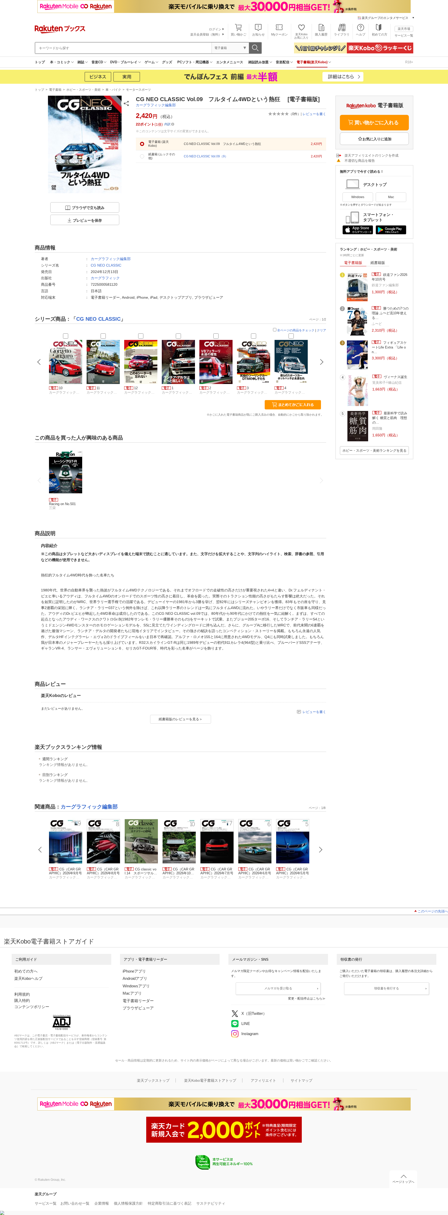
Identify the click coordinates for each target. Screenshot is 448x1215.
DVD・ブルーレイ (123, 62)
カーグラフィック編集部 (156, 105)
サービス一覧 (404, 35)
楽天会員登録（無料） (205, 34)
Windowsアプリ (136, 986)
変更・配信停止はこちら (305, 998)
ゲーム (150, 62)
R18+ (409, 62)
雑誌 (81, 62)
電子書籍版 (353, 263)
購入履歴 (321, 34)
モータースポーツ (138, 90)
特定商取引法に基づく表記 (169, 1203)
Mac (391, 197)
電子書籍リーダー (138, 1000)
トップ (40, 62)
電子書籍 (55, 90)
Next (321, 849)
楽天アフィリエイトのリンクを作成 (371, 155)
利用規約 (22, 994)
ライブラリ (341, 34)
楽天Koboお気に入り (301, 36)
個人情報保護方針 (128, 1203)
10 (60, 388)
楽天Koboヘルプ (28, 978)
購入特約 (22, 1000)
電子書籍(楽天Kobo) (312, 62)
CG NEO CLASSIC (106, 265)
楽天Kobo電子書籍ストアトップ (210, 1080)
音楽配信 (282, 62)
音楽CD (97, 62)
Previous (40, 849)
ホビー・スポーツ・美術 (83, 90)
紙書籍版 (377, 263)
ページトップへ (403, 1182)
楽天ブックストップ (153, 1080)
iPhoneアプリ (134, 971)
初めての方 (379, 34)
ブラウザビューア (138, 1008)
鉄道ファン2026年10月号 (389, 277)
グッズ (167, 62)
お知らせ (258, 34)
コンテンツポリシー (31, 1006)
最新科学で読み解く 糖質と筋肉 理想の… (389, 418)
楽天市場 (404, 29)
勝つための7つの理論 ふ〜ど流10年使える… (390, 313)
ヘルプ (360, 34)
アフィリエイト (263, 1080)
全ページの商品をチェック (295, 330)
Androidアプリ (135, 978)
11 (98, 388)
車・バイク (113, 90)
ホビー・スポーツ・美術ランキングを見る (374, 450)
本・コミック (60, 62)
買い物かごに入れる (376, 122)
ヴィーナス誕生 (395, 377)
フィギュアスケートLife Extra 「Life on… (389, 347)
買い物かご (238, 34)
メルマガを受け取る (278, 988)
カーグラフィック (105, 278)
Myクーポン (279, 34)
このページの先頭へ (433, 911)
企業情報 (101, 1203)
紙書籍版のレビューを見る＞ (180, 719)
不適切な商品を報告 (360, 161)
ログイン (215, 29)
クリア (321, 330)
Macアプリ (132, 993)
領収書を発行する (386, 988)
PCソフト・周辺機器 (193, 62)
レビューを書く (314, 114)
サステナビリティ (210, 1203)
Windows (357, 197)
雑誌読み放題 (258, 62)
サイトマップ (301, 1080)
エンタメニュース (229, 62)
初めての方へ (26, 971)
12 (136, 388)
